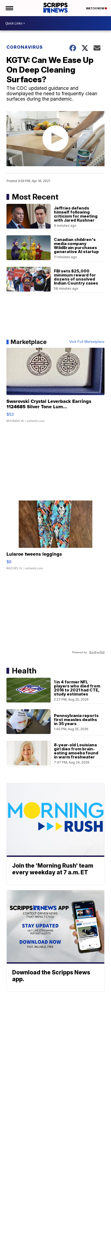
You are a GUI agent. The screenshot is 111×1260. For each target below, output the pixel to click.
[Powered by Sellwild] (97, 652)
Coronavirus (24, 47)
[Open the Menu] (9, 8)
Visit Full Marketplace (87, 342)
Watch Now (95, 8)
